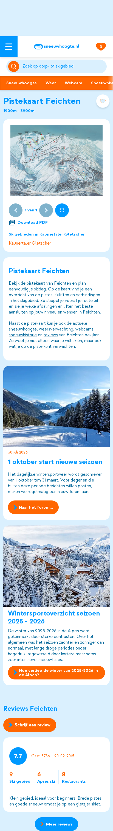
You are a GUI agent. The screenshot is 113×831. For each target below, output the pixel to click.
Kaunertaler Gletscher (30, 243)
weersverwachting (56, 329)
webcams (84, 329)
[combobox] (63, 66)
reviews (51, 335)
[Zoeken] (63, 66)
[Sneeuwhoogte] (56, 47)
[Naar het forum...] (56, 406)
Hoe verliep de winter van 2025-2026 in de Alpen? (58, 673)
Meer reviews (59, 824)
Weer (51, 83)
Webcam (73, 83)
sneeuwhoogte (23, 329)
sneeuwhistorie (23, 335)
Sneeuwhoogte (21, 83)
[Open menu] (9, 46)
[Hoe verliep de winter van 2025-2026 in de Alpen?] (56, 566)
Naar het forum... (36, 507)
